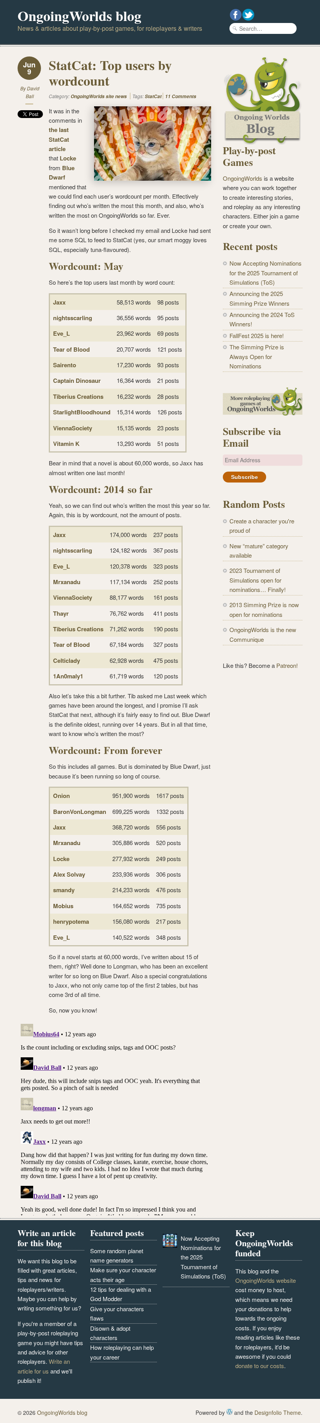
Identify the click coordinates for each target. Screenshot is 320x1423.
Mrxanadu (66, 582)
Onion (61, 795)
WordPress (229, 1412)
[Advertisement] (262, 804)
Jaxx (59, 302)
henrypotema (71, 921)
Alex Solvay (69, 874)
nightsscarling (72, 317)
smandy (64, 890)
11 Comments (180, 96)
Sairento (64, 365)
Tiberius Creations (78, 396)
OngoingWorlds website (265, 1280)
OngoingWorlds (242, 178)
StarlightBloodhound (81, 412)
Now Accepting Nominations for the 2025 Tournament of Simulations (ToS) (265, 272)
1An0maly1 (68, 676)
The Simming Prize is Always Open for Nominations (256, 356)
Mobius (63, 906)
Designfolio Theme (277, 1412)
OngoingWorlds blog (79, 15)
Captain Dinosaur (77, 380)
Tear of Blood (71, 349)
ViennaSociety (72, 428)
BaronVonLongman (79, 811)
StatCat (153, 96)
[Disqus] (114, 1118)
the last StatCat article (59, 139)
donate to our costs (259, 1365)
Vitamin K (66, 443)
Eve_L (61, 333)
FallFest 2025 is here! (256, 335)
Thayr (61, 613)
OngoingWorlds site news (99, 96)
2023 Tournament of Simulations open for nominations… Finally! (257, 580)
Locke (68, 158)
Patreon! (287, 665)
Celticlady (66, 660)
